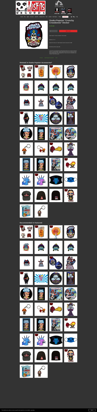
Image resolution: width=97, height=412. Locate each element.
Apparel (28, 16)
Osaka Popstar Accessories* (49, 57)
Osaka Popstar (54, 16)
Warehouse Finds (42, 16)
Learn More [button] (33, 410)
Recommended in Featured (31, 223)
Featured (21, 16)
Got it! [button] (92, 410)
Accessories (32, 16)
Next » (57, 57)
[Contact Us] (65, 17)
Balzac (47, 16)
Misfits (60, 16)
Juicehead (50, 16)
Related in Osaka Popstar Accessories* (36, 62)
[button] (74, 17)
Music (25, 16)
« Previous (41, 57)
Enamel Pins (36, 16)
